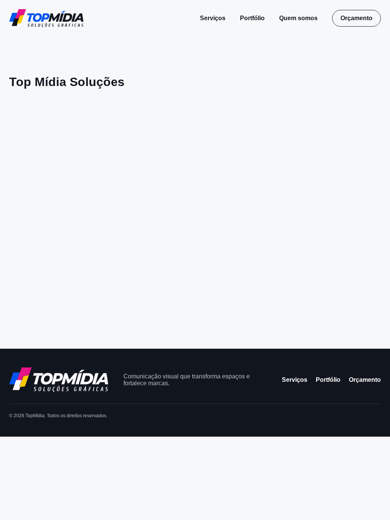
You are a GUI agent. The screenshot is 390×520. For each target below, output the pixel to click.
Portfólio (252, 18)
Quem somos (298, 18)
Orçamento (356, 18)
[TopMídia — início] (46, 18)
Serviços (212, 18)
